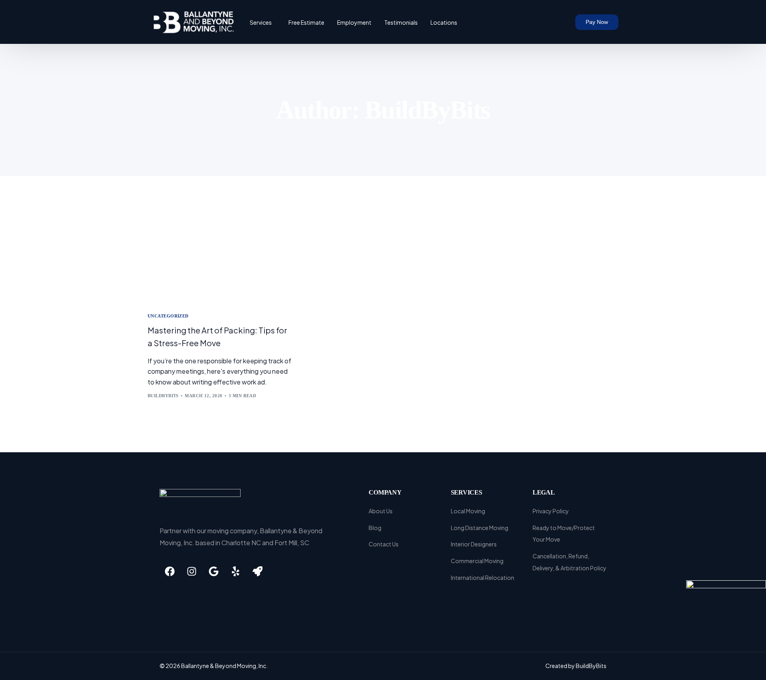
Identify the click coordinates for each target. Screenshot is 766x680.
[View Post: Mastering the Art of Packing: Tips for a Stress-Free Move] (219, 257)
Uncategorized (168, 316)
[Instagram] (191, 571)
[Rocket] (257, 571)
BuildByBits (163, 395)
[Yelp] (235, 571)
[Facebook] (170, 571)
